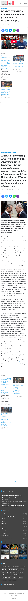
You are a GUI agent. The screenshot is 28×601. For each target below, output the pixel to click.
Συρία (22, 574)
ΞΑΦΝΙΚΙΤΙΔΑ (16, 574)
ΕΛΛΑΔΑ (24, 566)
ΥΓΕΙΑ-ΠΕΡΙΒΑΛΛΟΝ (7, 538)
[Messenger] (10, 30)
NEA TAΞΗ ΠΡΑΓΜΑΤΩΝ (8, 516)
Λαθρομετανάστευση (6, 574)
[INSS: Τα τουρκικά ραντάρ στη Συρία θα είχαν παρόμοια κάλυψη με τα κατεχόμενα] (23, 552)
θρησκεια (4, 526)
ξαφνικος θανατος (12, 580)
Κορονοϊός (8, 572)
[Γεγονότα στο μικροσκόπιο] (7, 3)
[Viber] (17, 30)
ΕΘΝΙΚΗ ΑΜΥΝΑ (16, 566)
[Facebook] (3, 30)
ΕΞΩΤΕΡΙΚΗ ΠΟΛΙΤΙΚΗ (13, 569)
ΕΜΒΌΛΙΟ (4, 569)
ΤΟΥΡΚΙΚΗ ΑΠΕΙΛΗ (6, 577)
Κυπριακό (15, 572)
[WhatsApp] (14, 30)
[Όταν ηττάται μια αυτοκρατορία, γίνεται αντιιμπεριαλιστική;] (5, 552)
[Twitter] (6, 30)
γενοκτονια (4, 580)
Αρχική (14, 598)
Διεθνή (3, 521)
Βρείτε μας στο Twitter (9, 584)
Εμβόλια (22, 569)
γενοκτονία (20, 577)
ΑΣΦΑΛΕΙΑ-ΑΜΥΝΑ (6, 566)
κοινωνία (4, 530)
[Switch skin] (18, 4)
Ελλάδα (4, 8)
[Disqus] (14, 125)
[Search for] (20, 4)
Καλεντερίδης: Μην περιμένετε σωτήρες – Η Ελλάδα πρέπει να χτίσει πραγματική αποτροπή (18, 65)
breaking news (5, 513)
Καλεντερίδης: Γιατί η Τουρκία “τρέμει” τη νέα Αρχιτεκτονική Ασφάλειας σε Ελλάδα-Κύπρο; (6, 91)
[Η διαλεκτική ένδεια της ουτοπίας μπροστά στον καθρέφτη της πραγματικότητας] (23, 546)
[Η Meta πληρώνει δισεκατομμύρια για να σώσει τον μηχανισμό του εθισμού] (5, 546)
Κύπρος (4, 533)
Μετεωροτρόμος (6, 535)
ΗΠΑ (3, 572)
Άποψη (4, 518)
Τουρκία (14, 577)
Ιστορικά (4, 528)
